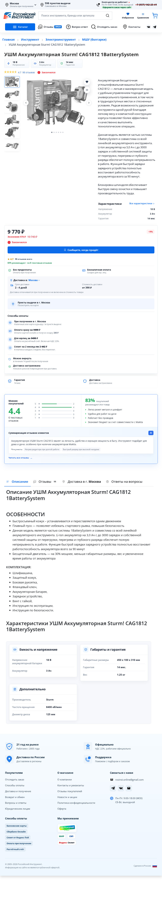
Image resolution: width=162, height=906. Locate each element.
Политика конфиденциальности (76, 802)
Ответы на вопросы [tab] (126, 481)
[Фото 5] (12, 132)
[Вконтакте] (148, 27)
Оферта (61, 808)
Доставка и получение (18, 791)
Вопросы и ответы (15, 802)
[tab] (81, 482)
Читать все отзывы (20, 458)
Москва (14, 3)
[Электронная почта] (129, 788)
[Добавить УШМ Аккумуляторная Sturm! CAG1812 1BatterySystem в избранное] (87, 82)
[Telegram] (113, 788)
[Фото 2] (12, 94)
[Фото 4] (12, 120)
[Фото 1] (12, 82)
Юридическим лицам (17, 808)
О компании (64, 779)
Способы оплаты (14, 785)
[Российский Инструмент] (19, 15)
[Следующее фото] (89, 102)
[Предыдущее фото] (26, 102)
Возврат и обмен (15, 797)
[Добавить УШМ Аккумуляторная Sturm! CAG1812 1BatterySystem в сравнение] (87, 90)
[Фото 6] (12, 145)
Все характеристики (140, 203)
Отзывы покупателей (69, 791)
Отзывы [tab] (47, 481)
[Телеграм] (154, 27)
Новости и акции (67, 797)
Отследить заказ (14, 779)
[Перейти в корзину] (155, 15)
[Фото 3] (12, 107)
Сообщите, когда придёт (83, 250)
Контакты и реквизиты (70, 785)
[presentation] (45, 482)
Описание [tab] (20, 481)
